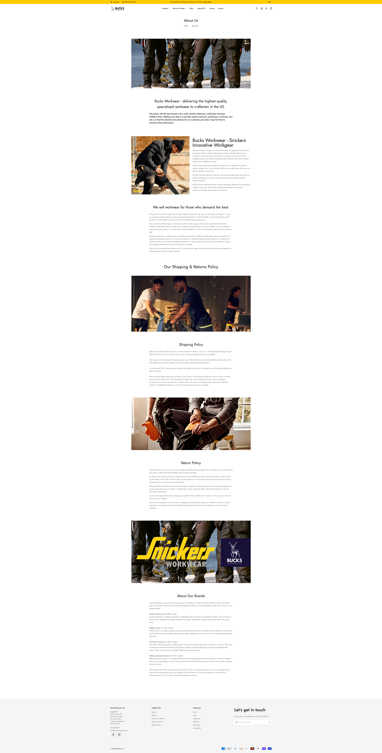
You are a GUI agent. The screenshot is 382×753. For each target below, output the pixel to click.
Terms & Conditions (158, 718)
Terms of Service (157, 722)
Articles (220, 8)
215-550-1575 (115, 728)
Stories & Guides (179, 8)
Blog (191, 8)
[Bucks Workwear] (117, 8)
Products (165, 8)
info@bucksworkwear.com (119, 730)
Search (154, 712)
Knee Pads (196, 725)
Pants (194, 712)
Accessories (197, 728)
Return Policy (207, 2)
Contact (212, 8)
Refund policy (156, 725)
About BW (201, 8)
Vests (194, 715)
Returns (154, 715)
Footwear (196, 722)
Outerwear (196, 718)
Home (186, 26)
